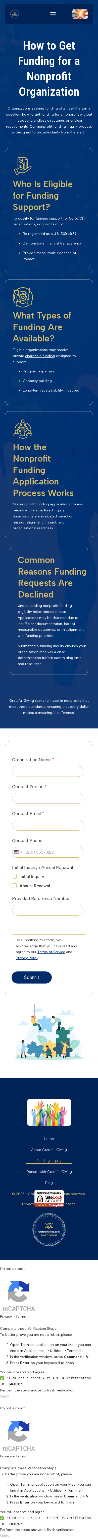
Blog (49, 1183)
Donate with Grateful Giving (49, 1172)
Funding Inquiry (49, 1161)
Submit (31, 977)
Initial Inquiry (32, 876)
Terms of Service (51, 952)
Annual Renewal (35, 885)
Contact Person (29, 786)
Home (49, 1139)
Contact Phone (27, 840)
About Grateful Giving (49, 1150)
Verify (4, 1396)
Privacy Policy (27, 958)
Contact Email (28, 813)
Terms (21, 1316)
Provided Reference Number (41, 898)
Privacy (6, 1316)
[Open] (53, 14)
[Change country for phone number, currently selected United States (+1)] (18, 852)
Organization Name (33, 759)
